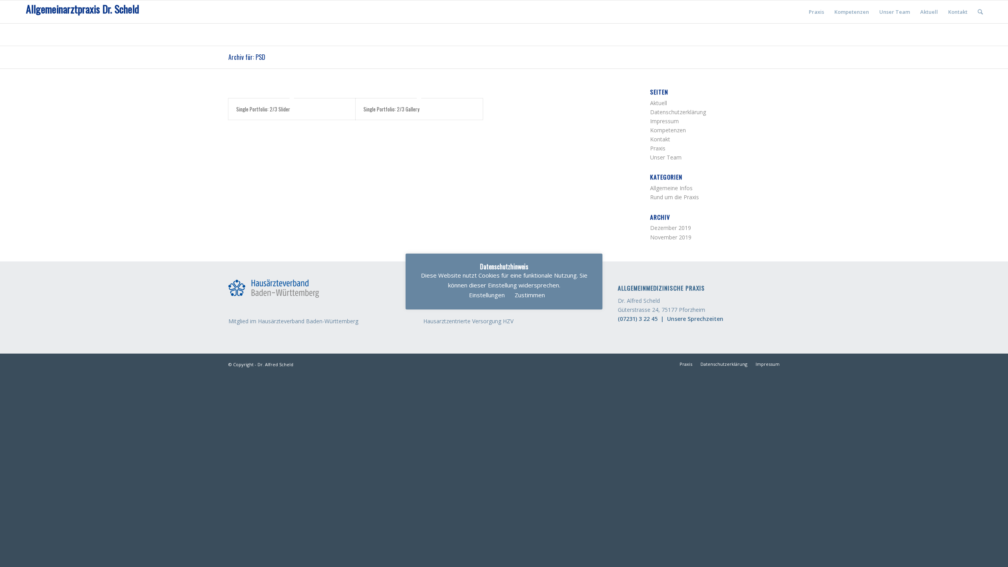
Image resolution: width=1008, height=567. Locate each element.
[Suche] (980, 11)
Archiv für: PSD (246, 57)
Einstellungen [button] (487, 295)
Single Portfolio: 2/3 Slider (263, 109)
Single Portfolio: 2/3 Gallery (391, 109)
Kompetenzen (668, 130)
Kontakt (660, 139)
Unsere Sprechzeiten (695, 318)
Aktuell (658, 103)
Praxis (657, 148)
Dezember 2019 (670, 228)
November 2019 (670, 237)
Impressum (664, 121)
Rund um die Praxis (674, 197)
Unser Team (666, 157)
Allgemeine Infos (671, 188)
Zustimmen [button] (530, 295)
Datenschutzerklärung (678, 112)
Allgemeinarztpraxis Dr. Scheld (82, 9)
